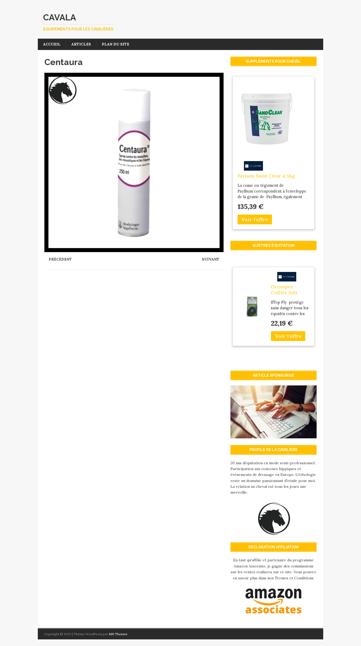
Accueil (52, 44)
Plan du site (115, 44)
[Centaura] (134, 249)
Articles (81, 44)
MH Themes (118, 634)
